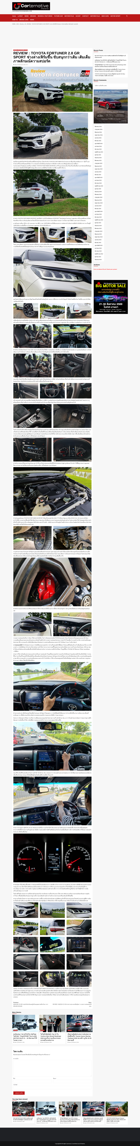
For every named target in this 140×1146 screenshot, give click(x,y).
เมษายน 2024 (98, 205)
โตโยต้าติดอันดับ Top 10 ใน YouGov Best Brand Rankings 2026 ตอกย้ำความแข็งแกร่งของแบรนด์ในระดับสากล (110, 65)
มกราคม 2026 (98, 146)
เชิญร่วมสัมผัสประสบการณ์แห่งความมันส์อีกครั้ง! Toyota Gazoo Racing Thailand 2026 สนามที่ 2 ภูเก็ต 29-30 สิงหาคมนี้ (110, 70)
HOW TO (15, 19)
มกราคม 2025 (98, 180)
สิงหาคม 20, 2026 (76, 1042)
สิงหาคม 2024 (98, 194)
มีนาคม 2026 (98, 140)
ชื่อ (14, 1078)
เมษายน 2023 (98, 239)
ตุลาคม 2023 (98, 222)
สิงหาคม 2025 (98, 160)
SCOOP (78, 16)
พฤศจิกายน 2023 (99, 220)
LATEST (20, 16)
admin (16, 64)
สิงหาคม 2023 (98, 228)
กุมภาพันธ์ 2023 (98, 245)
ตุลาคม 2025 (98, 154)
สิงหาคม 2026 (98, 126)
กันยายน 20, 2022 (22, 64)
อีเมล (55, 1078)
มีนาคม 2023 (98, 242)
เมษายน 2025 (98, 171)
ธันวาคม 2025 (98, 149)
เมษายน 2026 (98, 137)
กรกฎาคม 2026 (98, 129)
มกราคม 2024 (98, 214)
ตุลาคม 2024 (98, 188)
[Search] (127, 16)
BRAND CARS (23, 19)
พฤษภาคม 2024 (99, 203)
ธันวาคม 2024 (98, 183)
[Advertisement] (70, 36)
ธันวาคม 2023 (98, 217)
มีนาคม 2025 (98, 174)
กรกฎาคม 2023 (98, 231)
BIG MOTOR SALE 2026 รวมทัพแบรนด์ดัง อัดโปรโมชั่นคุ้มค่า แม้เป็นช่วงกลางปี (110, 56)
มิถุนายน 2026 (98, 132)
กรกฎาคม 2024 (98, 197)
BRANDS (33, 16)
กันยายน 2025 (98, 157)
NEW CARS (105, 16)
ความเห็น (16, 1058)
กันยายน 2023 (98, 225)
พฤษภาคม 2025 (99, 169)
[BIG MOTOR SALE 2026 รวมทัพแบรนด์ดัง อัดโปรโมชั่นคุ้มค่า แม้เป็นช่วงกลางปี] (23, 1109)
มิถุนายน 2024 (98, 200)
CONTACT (85, 16)
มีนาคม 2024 (98, 208)
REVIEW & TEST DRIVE (45, 16)
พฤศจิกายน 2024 (99, 186)
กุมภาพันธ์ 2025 (98, 177)
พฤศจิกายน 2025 (99, 152)
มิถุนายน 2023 (98, 234)
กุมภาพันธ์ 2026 (98, 143)
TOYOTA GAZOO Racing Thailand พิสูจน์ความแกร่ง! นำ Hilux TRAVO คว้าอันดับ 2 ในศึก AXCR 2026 (110, 74)
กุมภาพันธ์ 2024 (98, 211)
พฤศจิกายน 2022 (99, 253)
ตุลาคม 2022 (98, 256)
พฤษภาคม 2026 (99, 135)
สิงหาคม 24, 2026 (21, 1042)
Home (14, 16)
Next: (72, 1004)
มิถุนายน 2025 (98, 166)
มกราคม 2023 (98, 248)
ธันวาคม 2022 (98, 251)
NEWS (27, 16)
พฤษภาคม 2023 (99, 237)
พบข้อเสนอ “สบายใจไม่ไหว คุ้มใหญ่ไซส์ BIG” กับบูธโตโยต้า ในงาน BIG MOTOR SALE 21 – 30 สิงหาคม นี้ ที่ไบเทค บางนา (110, 61)
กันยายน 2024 (98, 191)
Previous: (30, 1004)
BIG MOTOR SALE (17, 1114)
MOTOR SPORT (115, 16)
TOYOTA (25, 50)
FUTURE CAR (58, 16)
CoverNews (75, 1143)
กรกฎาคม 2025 (98, 163)
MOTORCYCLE (69, 16)
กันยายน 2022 (98, 259)
